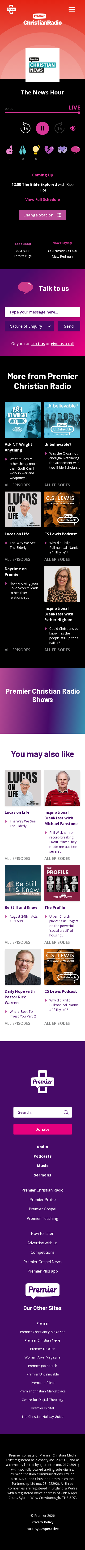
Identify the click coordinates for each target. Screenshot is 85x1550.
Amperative (49, 1528)
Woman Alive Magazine (42, 1357)
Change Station (38, 215)
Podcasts (43, 1156)
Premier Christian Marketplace (43, 1391)
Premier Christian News (42, 1340)
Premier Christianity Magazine (42, 1332)
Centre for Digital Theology (42, 1399)
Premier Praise (43, 1199)
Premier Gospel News (42, 1261)
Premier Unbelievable (42, 1374)
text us (38, 343)
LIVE (74, 107)
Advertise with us (42, 1242)
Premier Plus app (42, 1271)
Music (42, 1165)
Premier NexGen (42, 1349)
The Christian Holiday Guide (42, 1416)
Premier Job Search (42, 1365)
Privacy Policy (43, 1522)
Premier (43, 1323)
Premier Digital (42, 1408)
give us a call (62, 343)
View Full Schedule (42, 199)
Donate (42, 1129)
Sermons (42, 1175)
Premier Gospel (42, 1209)
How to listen (42, 1233)
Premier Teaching (42, 1218)
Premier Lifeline (43, 1382)
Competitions (43, 1252)
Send (69, 326)
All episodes (17, 485)
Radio (42, 1146)
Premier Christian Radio (42, 1190)
